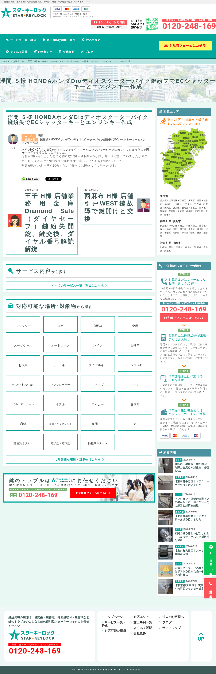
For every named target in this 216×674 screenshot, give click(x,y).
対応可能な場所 (115, 630)
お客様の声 (45, 51)
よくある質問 (19, 51)
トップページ (114, 616)
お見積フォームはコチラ (187, 45)
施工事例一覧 (143, 622)
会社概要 (68, 51)
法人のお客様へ (173, 616)
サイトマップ (171, 627)
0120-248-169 (189, 26)
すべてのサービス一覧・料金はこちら (77, 285)
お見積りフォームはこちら (92, 493)
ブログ (89, 51)
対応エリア (93, 40)
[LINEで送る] (30, 178)
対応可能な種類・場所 (61, 40)
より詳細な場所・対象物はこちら (77, 459)
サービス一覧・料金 (23, 40)
